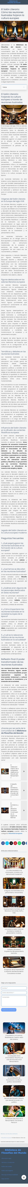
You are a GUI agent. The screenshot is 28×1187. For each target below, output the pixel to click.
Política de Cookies (6, 1166)
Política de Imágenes (7, 1170)
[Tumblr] (23, 843)
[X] (11, 843)
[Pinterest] (15, 843)
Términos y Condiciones (7, 1162)
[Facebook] (3, 843)
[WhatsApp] (19, 843)
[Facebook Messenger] (7, 843)
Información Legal (6, 1158)
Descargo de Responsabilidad (9, 1174)
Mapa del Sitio (5, 1179)
